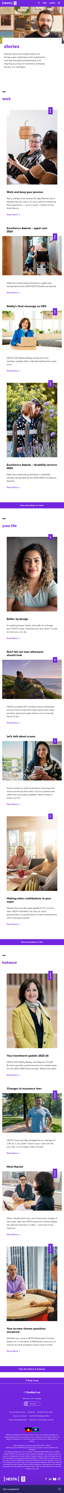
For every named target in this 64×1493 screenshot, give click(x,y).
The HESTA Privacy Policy (45, 1412)
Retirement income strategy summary (42, 1420)
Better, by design (17, 619)
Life (50, 537)
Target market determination (18, 1420)
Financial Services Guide (17, 1412)
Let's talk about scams (21, 736)
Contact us (33, 1392)
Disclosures (31, 1412)
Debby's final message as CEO (26, 306)
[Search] (38, 3)
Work (50, 111)
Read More (12, 214)
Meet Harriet (15, 1166)
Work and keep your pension (25, 192)
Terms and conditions (20, 1416)
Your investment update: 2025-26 (28, 1055)
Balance (50, 975)
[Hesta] (9, 3)
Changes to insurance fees (24, 1088)
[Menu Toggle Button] (58, 3)
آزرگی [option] (33, 1404)
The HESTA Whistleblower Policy (39, 1416)
